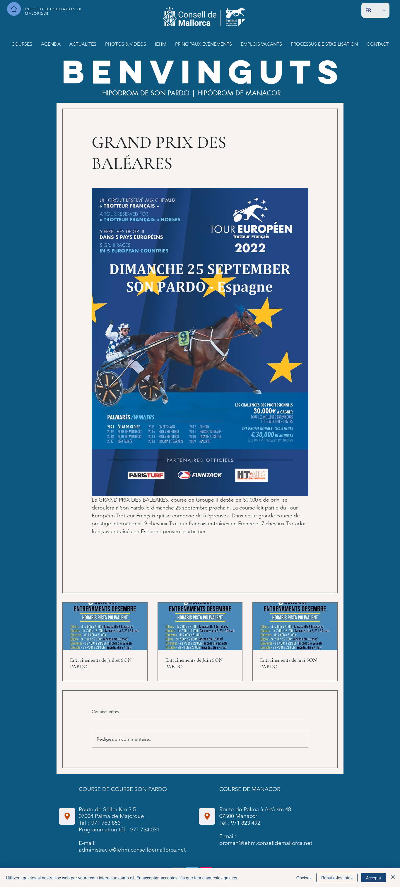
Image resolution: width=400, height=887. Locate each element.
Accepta (373, 878)
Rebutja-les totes (337, 878)
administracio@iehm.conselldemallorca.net (132, 849)
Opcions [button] (304, 878)
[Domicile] (14, 9)
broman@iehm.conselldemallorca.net (265, 843)
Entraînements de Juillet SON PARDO (100, 663)
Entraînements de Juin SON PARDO (194, 663)
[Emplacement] (67, 816)
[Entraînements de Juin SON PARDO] (200, 626)
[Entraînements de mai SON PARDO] (295, 626)
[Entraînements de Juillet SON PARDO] (105, 626)
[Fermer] (392, 877)
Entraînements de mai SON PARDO (288, 663)
